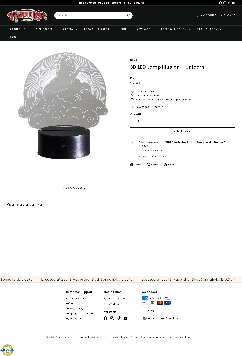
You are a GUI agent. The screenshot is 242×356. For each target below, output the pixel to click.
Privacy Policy (74, 308)
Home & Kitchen (174, 29)
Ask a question (75, 187)
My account (73, 318)
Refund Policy (74, 303)
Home (134, 59)
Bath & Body (208, 29)
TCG (14, 37)
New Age (143, 29)
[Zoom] (63, 105)
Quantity (136, 114)
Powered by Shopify (181, 337)
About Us (18, 29)
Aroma (68, 29)
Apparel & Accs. (97, 29)
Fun (124, 29)
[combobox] (93, 15)
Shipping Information (79, 313)
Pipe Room (44, 29)
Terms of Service (76, 298)
